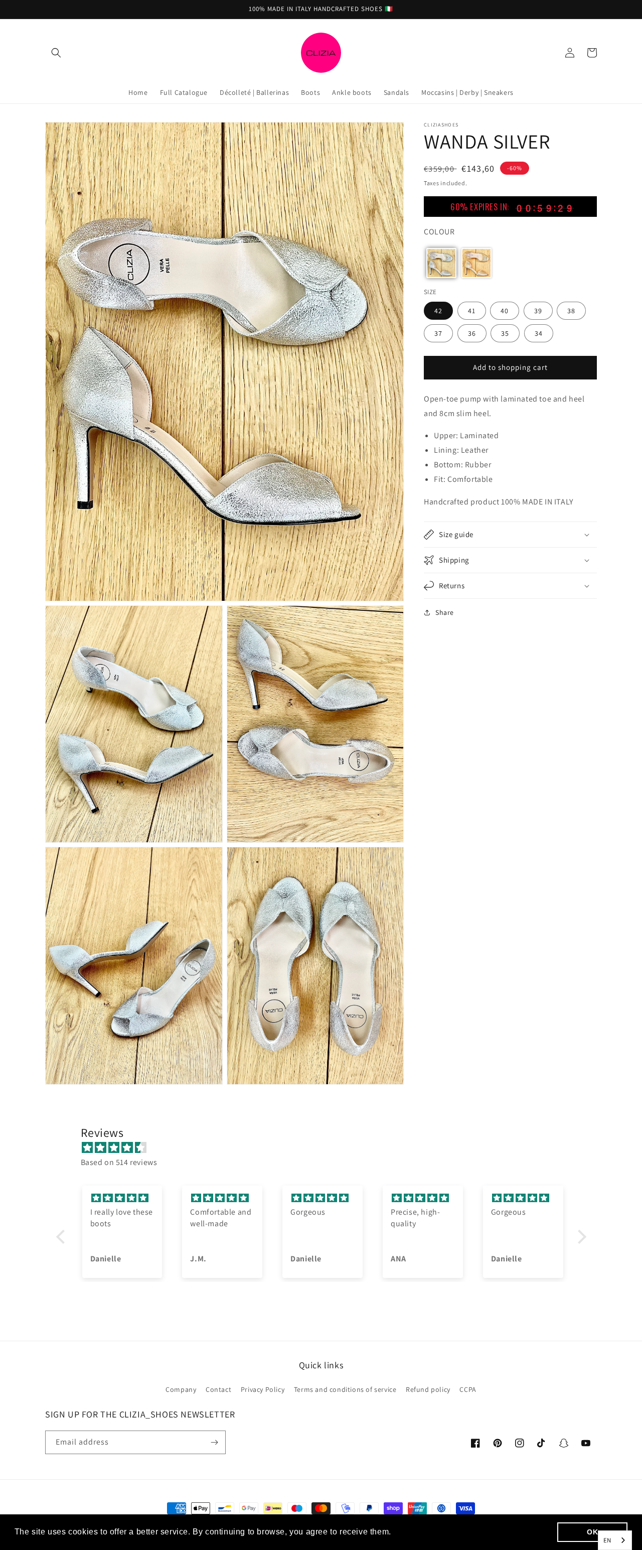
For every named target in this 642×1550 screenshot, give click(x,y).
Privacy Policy (262, 1389)
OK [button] (592, 1532)
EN (607, 1540)
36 (472, 332)
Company (181, 1389)
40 (505, 310)
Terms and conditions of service (345, 1389)
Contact (218, 1389)
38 (571, 310)
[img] (326, 1147)
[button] (56, 53)
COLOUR (439, 231)
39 (538, 310)
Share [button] (444, 612)
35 (505, 332)
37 (438, 332)
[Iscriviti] (214, 1442)
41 (471, 310)
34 (539, 332)
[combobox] (615, 1540)
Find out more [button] (421, 1531)
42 (438, 310)
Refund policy (428, 1389)
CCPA (467, 1389)
